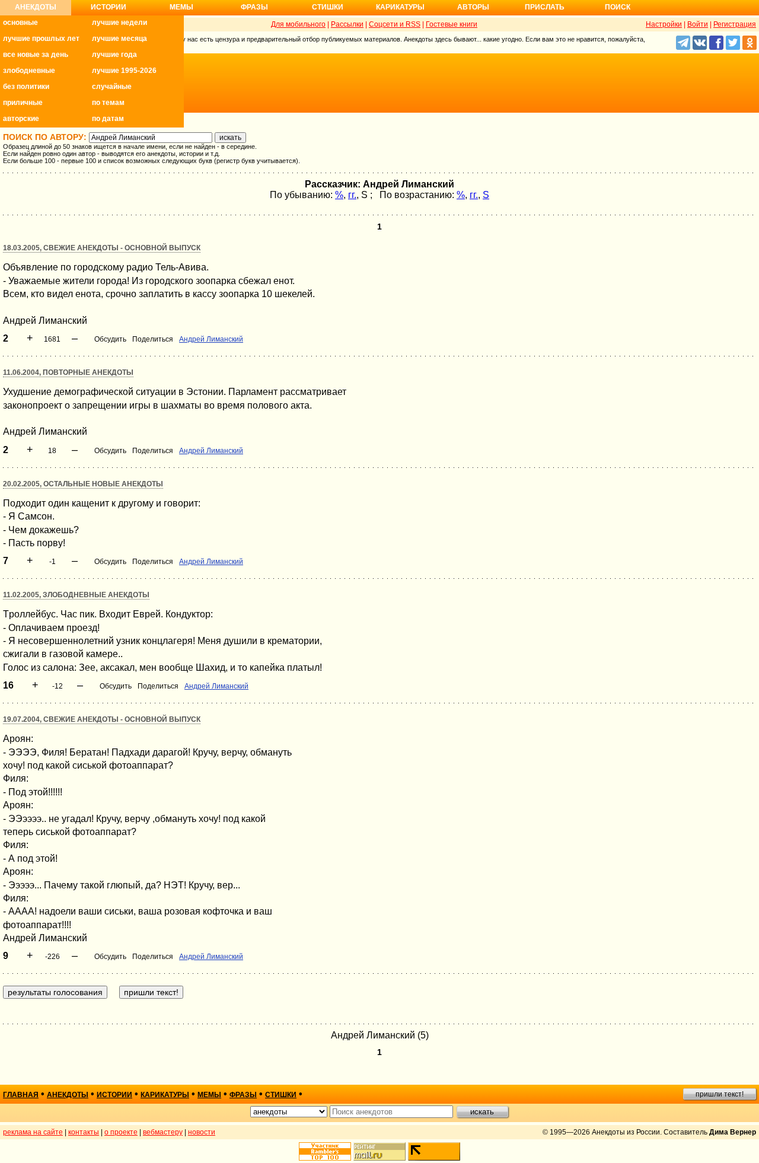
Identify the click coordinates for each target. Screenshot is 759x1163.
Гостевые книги (451, 24)
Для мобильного (298, 24)
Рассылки (347, 24)
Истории (108, 7)
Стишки (327, 7)
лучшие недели (119, 22)
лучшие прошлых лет (41, 38)
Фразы (254, 7)
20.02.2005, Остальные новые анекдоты (83, 484)
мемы (209, 1095)
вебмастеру (163, 1132)
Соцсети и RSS (394, 24)
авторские (21, 118)
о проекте (121, 1132)
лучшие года (114, 54)
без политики (26, 86)
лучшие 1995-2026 (124, 70)
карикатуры (165, 1095)
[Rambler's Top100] (325, 1151)
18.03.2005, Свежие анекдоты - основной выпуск (101, 248)
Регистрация (734, 24)
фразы (243, 1095)
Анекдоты (35, 7)
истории (114, 1095)
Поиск (617, 7)
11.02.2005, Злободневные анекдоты (76, 595)
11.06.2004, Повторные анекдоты (68, 372)
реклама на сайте (33, 1132)
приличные (23, 102)
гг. (352, 195)
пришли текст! (720, 1094)
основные (20, 22)
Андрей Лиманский (211, 339)
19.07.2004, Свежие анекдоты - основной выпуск (101, 719)
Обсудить (110, 339)
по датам (108, 118)
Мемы (181, 7)
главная (21, 1095)
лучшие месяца (119, 38)
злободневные (29, 70)
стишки (280, 1095)
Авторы (473, 7)
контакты (83, 1132)
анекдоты (67, 1095)
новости (201, 1132)
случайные (112, 86)
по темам (108, 102)
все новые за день (35, 54)
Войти (697, 24)
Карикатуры (400, 7)
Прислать (545, 7)
